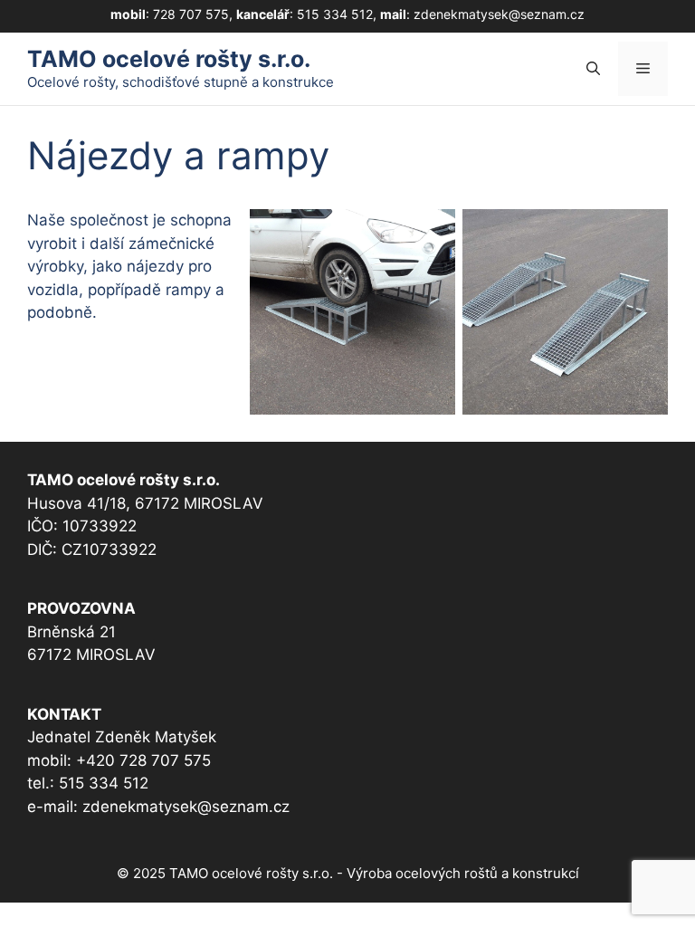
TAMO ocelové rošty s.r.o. (168, 58)
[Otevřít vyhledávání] (593, 69)
